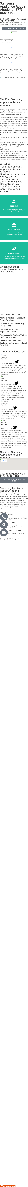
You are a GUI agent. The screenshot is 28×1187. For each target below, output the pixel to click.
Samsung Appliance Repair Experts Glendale (13, 843)
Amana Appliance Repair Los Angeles (11, 996)
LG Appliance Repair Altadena (9, 635)
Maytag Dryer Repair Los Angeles (10, 863)
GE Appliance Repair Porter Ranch (10, 826)
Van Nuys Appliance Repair (8, 1003)
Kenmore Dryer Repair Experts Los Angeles (12, 852)
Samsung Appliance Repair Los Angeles (11, 927)
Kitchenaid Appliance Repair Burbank (11, 568)
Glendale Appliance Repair (7, 1044)
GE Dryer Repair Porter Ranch (9, 884)
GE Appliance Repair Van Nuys (9, 828)
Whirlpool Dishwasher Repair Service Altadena (13, 1124)
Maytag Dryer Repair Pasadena (9, 660)
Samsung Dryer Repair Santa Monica (11, 910)
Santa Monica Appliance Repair (9, 977)
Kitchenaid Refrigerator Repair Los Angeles (12, 872)
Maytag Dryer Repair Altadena (9, 626)
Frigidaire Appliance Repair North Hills (11, 816)
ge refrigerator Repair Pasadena (9, 594)
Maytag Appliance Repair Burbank (10, 1031)
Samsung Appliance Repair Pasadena (11, 609)
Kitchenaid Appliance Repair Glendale (11, 738)
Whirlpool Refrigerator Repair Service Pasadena (14, 1067)
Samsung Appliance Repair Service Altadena (13, 1106)
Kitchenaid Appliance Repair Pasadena (11, 572)
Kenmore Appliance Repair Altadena (10, 578)
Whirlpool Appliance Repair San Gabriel (11, 755)
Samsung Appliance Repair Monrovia (11, 956)
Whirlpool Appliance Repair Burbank (10, 649)
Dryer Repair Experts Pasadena (9, 848)
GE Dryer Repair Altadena (7, 647)
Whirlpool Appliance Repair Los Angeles (11, 757)
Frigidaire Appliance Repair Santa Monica (12, 936)
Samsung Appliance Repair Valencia (10, 1151)
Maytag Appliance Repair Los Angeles (11, 1012)
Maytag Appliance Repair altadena (10, 624)
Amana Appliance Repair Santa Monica (11, 960)
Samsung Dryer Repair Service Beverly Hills (13, 1091)
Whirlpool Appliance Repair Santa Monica (12, 762)
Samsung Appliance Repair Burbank (10, 721)
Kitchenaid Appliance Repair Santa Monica (12, 1009)
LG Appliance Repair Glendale (9, 733)
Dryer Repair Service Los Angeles (10, 1087)
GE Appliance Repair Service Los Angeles (12, 1080)
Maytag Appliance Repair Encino (9, 994)
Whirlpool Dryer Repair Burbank (9, 652)
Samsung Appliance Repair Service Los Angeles (14, 1068)
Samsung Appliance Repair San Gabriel (11, 753)
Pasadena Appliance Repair (8, 962)
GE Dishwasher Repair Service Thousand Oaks (13, 1123)
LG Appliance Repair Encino (8, 727)
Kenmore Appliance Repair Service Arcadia (12, 1113)
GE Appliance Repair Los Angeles (10, 561)
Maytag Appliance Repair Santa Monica (11, 951)
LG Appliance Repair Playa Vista (9, 1059)
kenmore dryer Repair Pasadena (9, 619)
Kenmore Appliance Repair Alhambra (10, 563)
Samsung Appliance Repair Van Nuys (11, 1100)
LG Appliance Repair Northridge (9, 787)
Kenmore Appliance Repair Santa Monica (12, 932)
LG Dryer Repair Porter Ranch (9, 882)
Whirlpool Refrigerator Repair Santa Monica (13, 923)
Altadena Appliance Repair (8, 964)
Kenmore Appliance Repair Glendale (10, 742)
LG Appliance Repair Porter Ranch (10, 790)
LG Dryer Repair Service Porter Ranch (11, 1095)
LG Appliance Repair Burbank (8, 772)
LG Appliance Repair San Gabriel (9, 751)
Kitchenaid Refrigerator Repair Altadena (11, 671)
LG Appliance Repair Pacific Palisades (11, 1141)
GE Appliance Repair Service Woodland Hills (13, 1081)
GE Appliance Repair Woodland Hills (10, 893)
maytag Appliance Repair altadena (10, 600)
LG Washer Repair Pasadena (8, 971)
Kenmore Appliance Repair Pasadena (11, 783)
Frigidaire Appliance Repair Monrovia (11, 973)
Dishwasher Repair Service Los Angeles (11, 1119)
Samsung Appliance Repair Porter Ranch (12, 800)
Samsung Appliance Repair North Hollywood (13, 1147)
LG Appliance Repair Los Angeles (10, 546)
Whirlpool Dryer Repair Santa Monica (11, 917)
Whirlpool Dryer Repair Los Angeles (10, 914)
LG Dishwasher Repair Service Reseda (11, 1121)
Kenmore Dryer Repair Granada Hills (10, 1126)
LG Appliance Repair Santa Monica (10, 542)
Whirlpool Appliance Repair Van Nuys (11, 1098)
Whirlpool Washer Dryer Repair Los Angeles (13, 555)
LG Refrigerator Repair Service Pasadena (12, 1065)
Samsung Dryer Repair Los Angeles (10, 865)
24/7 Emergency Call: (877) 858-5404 (12, 475)
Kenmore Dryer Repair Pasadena (9, 678)
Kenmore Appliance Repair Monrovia (10, 945)
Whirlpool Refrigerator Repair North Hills (12, 921)
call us (10, 515)
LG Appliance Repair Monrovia (9, 899)
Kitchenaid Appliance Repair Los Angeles (12, 1007)
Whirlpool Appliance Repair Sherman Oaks (12, 760)
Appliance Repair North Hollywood (10, 942)
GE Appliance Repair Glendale (9, 734)
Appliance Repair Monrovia (8, 934)
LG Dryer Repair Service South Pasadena (12, 1093)
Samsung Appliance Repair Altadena (10, 637)
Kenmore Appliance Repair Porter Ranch (12, 781)
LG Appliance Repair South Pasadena (11, 813)
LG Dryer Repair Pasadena (7, 880)
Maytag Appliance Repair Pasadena (10, 656)
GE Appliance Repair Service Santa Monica (12, 1085)
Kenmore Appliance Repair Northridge (11, 785)
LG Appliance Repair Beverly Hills (10, 1167)
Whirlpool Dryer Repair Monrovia (9, 915)
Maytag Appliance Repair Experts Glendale (12, 841)
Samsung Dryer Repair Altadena (9, 699)
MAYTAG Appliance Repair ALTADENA (11, 598)
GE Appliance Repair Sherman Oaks (10, 830)
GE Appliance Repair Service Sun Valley (11, 1083)
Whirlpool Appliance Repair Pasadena (11, 579)
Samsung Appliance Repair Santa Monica (12, 928)
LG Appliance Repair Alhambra (9, 566)
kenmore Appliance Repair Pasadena (11, 615)
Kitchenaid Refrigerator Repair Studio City (12, 876)
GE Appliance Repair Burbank (8, 736)
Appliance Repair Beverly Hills (9, 947)
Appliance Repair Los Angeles (9, 1171)
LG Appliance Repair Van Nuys (9, 1096)
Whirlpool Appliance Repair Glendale (10, 1048)
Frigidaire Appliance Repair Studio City (11, 820)
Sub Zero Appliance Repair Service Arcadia (12, 1109)
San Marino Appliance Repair (8, 869)
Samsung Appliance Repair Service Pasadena (13, 1074)
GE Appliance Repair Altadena (9, 632)
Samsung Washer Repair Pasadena (10, 966)
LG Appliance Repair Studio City (9, 811)
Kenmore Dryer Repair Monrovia (9, 889)
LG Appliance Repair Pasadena (9, 551)
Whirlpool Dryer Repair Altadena (9, 688)
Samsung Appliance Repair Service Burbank (13, 1108)
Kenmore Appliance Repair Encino (10, 1024)
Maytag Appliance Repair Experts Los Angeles (13, 839)
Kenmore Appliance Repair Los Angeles (11, 565)
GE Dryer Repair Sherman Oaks (9, 886)
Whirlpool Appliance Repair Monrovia (11, 955)
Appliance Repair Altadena (8, 628)
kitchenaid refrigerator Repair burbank (11, 622)
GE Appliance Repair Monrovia (9, 895)
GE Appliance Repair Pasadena (9, 570)
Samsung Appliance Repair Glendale (10, 998)
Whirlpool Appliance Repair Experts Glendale (13, 844)
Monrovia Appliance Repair (8, 953)
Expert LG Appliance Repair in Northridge (12, 831)
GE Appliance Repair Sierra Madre (10, 897)
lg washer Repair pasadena (8, 585)
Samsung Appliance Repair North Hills (11, 798)
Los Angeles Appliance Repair (9, 992)
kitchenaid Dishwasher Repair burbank (11, 630)
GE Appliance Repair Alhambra (9, 559)
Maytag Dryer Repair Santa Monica (10, 906)
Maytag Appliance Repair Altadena (10, 576)
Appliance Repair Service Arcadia (10, 1111)
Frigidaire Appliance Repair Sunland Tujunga (13, 818)
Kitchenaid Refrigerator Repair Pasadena (12, 878)
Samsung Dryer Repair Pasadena (9, 611)
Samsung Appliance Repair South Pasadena (13, 1169)
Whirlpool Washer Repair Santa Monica (11, 902)
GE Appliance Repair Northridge (9, 824)
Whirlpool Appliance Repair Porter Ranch (12, 759)
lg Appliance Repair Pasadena (9, 602)
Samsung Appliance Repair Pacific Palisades (13, 1132)
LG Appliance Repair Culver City (9, 548)
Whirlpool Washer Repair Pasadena (10, 904)
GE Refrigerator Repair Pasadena (9, 1158)
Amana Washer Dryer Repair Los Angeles (12, 557)
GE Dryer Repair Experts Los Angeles (11, 850)
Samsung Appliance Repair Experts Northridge (14, 833)
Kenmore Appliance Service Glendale (11, 774)
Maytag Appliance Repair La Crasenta (11, 1016)
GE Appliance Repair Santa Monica (10, 553)
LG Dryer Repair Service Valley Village (11, 1089)
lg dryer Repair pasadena (7, 583)
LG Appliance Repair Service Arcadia (11, 1117)
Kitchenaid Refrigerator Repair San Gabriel (12, 874)
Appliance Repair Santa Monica (9, 984)
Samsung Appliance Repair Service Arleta (12, 1104)
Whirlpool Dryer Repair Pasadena (9, 919)
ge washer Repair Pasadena (8, 593)
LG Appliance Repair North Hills (9, 802)
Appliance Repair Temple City (8, 940)
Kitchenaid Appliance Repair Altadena (11, 667)
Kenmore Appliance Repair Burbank (10, 1029)
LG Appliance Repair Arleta (8, 716)
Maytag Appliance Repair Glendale (10, 740)
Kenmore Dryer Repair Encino (8, 1128)
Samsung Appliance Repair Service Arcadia (12, 1115)
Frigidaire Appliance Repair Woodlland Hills (12, 822)
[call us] (4, 517)
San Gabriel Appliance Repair (8, 749)
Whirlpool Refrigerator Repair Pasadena (11, 925)
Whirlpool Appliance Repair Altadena (11, 634)
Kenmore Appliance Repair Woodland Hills (12, 1022)
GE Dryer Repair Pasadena (8, 596)
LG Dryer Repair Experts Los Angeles (11, 846)
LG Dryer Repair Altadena (7, 663)
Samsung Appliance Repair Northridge (11, 794)
